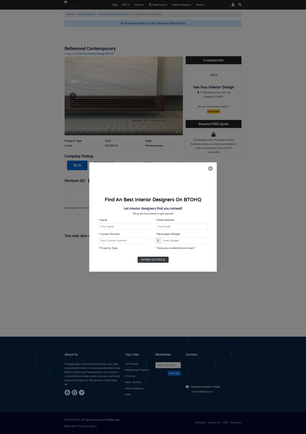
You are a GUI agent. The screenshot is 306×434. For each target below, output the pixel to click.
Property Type (109, 245)
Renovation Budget (168, 231)
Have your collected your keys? (176, 245)
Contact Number (110, 231)
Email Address (165, 217)
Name (103, 217)
